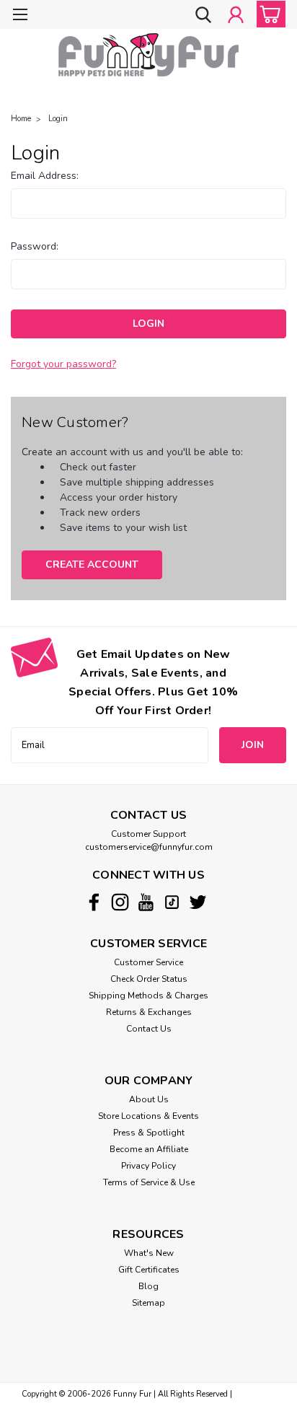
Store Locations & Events (148, 1116)
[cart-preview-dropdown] (267, 14)
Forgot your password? (63, 364)
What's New (149, 1253)
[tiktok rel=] (172, 902)
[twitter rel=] (198, 902)
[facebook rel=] (94, 902)
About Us (149, 1099)
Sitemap (148, 1303)
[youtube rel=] (146, 902)
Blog (148, 1286)
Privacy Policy (148, 1166)
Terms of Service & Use (149, 1182)
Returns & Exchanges (149, 1012)
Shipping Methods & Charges (148, 995)
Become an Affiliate (149, 1149)
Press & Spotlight (149, 1132)
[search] (203, 15)
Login (58, 118)
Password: (34, 246)
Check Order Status (148, 979)
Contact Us (149, 1028)
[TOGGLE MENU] (20, 16)
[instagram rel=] (120, 902)
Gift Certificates (148, 1269)
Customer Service (148, 962)
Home (21, 118)
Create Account (91, 564)
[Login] (236, 15)
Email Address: (45, 176)
